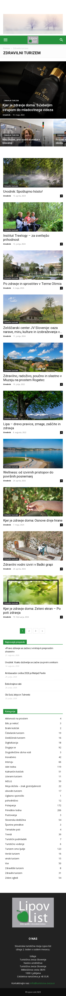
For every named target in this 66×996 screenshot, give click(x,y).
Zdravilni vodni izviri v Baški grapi (28, 564)
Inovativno (10, 757)
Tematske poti (12, 829)
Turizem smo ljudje (15, 848)
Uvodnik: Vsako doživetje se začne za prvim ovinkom (31, 662)
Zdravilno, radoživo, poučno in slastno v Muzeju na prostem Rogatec (32, 378)
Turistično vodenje (14, 844)
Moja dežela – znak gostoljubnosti (23, 786)
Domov (6, 48)
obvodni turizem (13, 790)
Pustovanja (11, 815)
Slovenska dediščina (15, 819)
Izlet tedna (10, 766)
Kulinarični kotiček (14, 771)
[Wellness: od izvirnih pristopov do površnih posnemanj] (33, 453)
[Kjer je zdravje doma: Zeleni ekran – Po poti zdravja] (33, 590)
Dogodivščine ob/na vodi (18, 752)
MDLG (8, 781)
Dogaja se (10, 747)
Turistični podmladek (16, 839)
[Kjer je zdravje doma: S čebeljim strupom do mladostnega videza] (33, 90)
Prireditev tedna (13, 810)
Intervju (9, 761)
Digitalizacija (11, 742)
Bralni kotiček (12, 728)
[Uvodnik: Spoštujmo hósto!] (33, 172)
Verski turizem (12, 853)
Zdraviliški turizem (14, 868)
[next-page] (42, 631)
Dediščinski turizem (15, 737)
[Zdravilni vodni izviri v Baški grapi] (33, 546)
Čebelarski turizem (14, 732)
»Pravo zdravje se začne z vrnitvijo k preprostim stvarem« (29, 650)
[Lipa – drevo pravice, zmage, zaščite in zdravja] (33, 405)
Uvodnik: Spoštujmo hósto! (23, 191)
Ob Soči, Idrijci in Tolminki (17, 694)
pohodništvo (11, 800)
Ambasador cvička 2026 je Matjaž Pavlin (25, 673)
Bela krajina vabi (13, 684)
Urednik (6, 115)
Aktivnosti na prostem (16, 718)
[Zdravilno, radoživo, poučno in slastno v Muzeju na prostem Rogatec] (33, 357)
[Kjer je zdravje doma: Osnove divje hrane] (33, 501)
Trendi (8, 834)
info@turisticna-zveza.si (42, 983)
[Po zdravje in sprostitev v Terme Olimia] (33, 265)
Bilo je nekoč (12, 723)
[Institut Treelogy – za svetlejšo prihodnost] (33, 217)
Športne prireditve (14, 824)
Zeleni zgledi (11, 877)
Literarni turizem (13, 776)
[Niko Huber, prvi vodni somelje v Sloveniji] (26, 139)
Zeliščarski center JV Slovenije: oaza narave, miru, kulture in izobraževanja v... (32, 330)
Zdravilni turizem (11, 101)
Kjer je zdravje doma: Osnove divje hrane (32, 520)
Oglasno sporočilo (14, 795)
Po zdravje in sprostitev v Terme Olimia (32, 284)
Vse (7, 863)
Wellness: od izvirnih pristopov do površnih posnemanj (28, 474)
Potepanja (10, 805)
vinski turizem (12, 858)
